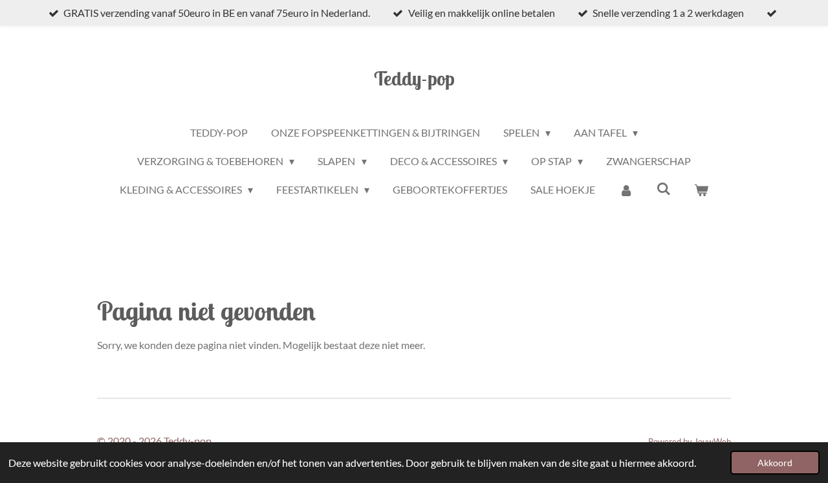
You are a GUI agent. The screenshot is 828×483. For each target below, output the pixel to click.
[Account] (625, 190)
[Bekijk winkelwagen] (701, 190)
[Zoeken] (663, 188)
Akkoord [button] (774, 462)
